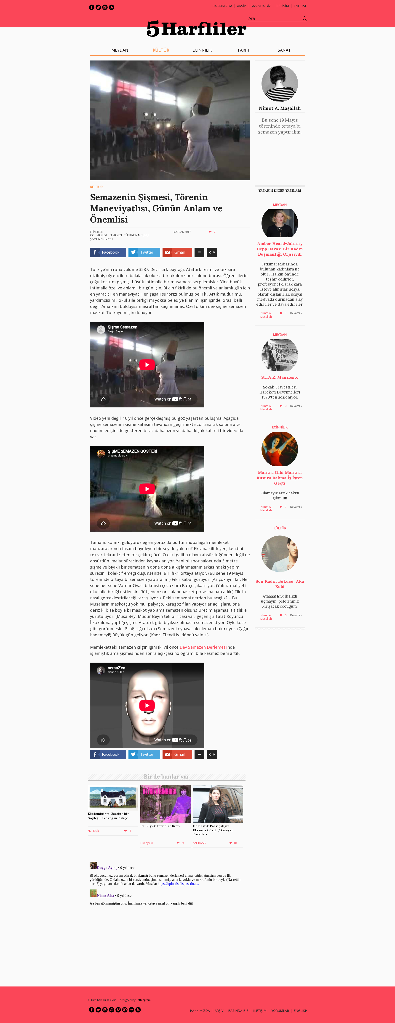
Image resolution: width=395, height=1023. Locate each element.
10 (235, 843)
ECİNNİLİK (202, 50)
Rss (111, 7)
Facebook (91, 7)
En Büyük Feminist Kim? (160, 826)
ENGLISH (300, 6)
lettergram (144, 1000)
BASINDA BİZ (261, 6)
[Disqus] (168, 917)
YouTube (111, 1010)
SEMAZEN (116, 235)
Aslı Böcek (199, 843)
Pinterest (125, 1010)
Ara (305, 18)
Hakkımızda (222, 6)
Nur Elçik (93, 831)
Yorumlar (280, 1010)
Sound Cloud (131, 1010)
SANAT (284, 50)
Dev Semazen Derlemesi (203, 647)
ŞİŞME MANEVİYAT (101, 239)
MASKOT (101, 235)
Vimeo (118, 1010)
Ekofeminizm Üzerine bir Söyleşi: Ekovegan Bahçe (108, 816)
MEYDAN (119, 50)
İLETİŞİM (282, 6)
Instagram (105, 7)
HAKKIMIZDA (200, 1010)
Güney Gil (146, 843)
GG (92, 235)
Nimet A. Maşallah (280, 108)
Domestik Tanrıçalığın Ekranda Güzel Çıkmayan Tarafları (213, 830)
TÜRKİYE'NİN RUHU (136, 235)
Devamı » (296, 313)
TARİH (243, 50)
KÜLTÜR (161, 50)
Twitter (98, 7)
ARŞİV (241, 6)
